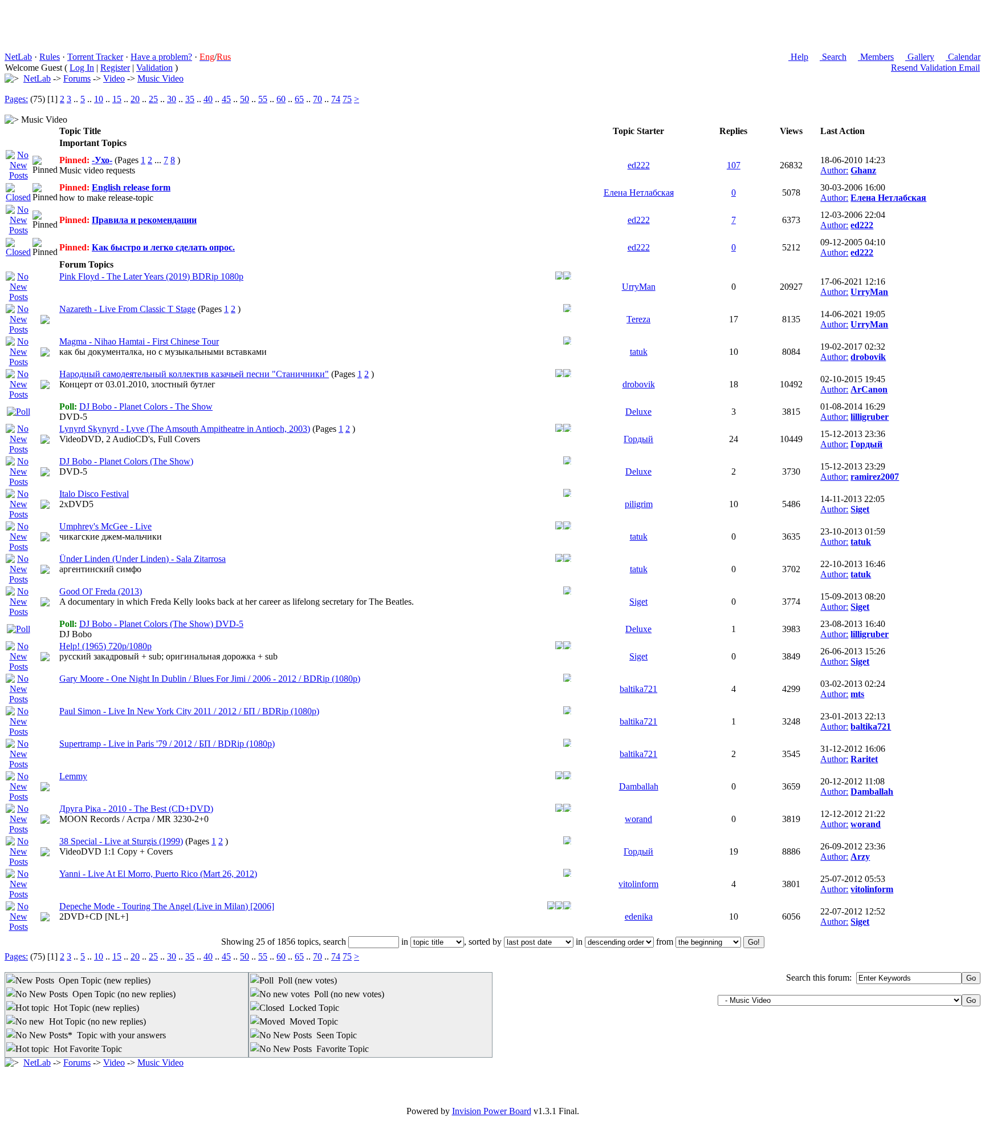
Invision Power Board (491, 1111)
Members (876, 57)
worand (638, 819)
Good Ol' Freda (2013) (100, 591)
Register (115, 67)
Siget (859, 509)
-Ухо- (102, 160)
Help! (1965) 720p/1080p (105, 646)
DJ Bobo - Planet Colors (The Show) (126, 461)
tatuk (639, 352)
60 (281, 99)
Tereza (638, 319)
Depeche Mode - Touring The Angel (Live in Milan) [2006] (166, 906)
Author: (834, 170)
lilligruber (869, 417)
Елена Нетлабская (639, 192)
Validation (154, 67)
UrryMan (639, 287)
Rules (49, 57)
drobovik (868, 357)
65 (299, 99)
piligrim (639, 504)
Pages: (16, 99)
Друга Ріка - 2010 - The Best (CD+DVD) (136, 809)
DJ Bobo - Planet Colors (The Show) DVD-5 (161, 624)
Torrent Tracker (95, 57)
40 (208, 99)
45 (226, 99)
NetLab (18, 57)
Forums (77, 78)
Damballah (638, 786)
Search (833, 57)
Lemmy (73, 776)
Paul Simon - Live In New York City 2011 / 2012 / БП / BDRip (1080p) (189, 711)
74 (335, 99)
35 (189, 99)
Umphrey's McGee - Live (105, 526)
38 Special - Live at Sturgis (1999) (121, 841)
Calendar (963, 57)
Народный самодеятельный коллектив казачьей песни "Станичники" (194, 374)
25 (153, 99)
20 (135, 99)
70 (317, 99)
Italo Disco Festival (94, 494)
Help (798, 57)
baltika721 (638, 689)
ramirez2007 (874, 476)
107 (733, 165)
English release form (131, 187)
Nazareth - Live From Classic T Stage (127, 309)
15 (116, 99)
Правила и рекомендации (144, 220)
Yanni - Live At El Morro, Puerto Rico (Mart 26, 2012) (158, 874)
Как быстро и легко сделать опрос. (163, 247)
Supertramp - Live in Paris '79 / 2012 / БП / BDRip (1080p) (167, 743)
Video (114, 78)
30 (171, 99)
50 (244, 99)
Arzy (860, 856)
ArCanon (869, 389)
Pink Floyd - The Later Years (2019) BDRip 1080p (151, 276)
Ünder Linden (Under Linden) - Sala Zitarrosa (142, 559)
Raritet (864, 759)
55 (262, 99)
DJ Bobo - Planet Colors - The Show (146, 406)
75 (347, 99)
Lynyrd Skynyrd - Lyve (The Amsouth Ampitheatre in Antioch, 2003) (184, 429)
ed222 (639, 165)
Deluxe (638, 411)
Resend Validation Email (935, 67)
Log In (82, 67)
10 (98, 99)
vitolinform (638, 884)
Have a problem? (161, 57)
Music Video (160, 78)
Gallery (919, 57)
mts (857, 694)
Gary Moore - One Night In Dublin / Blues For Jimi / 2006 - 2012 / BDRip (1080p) (209, 678)
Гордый (638, 439)
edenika (639, 916)
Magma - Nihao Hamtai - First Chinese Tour (139, 341)
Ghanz (863, 170)
